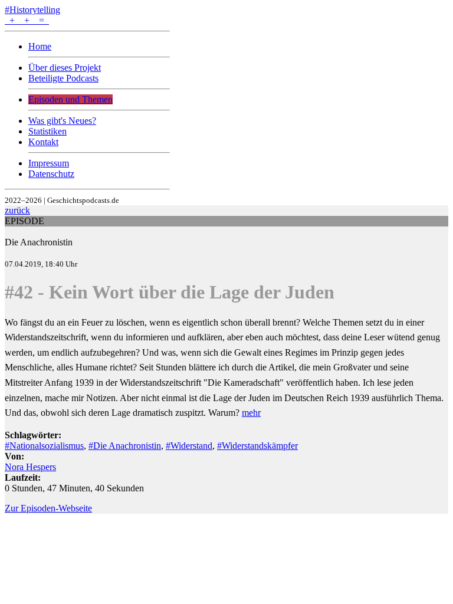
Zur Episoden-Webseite (48, 508)
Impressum (48, 163)
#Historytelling (32, 10)
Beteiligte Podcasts (63, 78)
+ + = (27, 20)
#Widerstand (189, 446)
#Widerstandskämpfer (257, 446)
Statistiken (47, 131)
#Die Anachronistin (124, 446)
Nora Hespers (30, 467)
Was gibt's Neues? (62, 121)
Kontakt (43, 142)
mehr (251, 413)
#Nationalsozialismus (44, 446)
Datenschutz (51, 174)
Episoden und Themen (70, 99)
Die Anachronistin (39, 242)
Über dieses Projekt (64, 68)
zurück (17, 210)
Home (39, 46)
